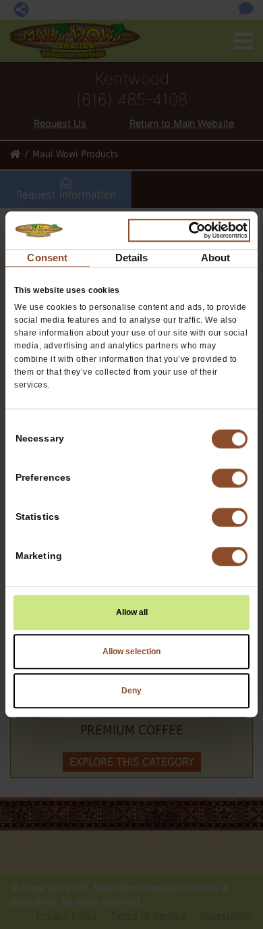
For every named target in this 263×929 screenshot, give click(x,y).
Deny (131, 691)
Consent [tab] (47, 257)
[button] (229, 478)
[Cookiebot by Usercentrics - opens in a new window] (189, 230)
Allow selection (131, 652)
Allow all (132, 613)
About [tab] (216, 257)
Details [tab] (131, 257)
